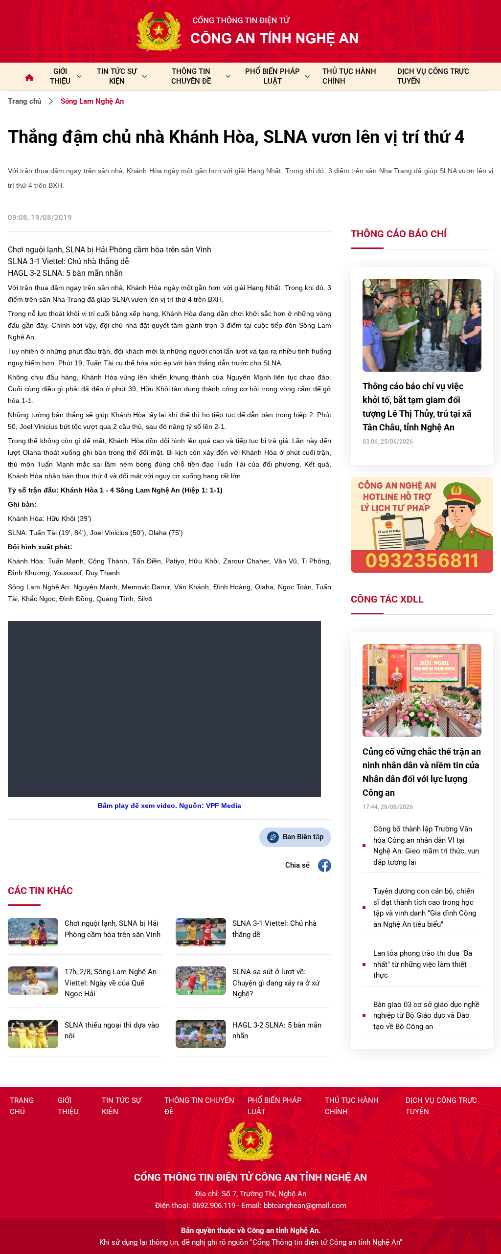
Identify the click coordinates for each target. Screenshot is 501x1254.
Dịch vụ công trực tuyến (441, 1106)
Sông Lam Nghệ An (92, 101)
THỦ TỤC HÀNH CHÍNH (349, 76)
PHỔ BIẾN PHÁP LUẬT (272, 76)
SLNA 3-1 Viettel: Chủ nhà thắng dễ (68, 261)
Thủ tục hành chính (352, 1106)
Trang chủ (24, 101)
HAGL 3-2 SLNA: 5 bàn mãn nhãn (65, 273)
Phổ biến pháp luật (274, 1106)
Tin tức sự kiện (121, 1106)
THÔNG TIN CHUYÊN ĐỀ (191, 76)
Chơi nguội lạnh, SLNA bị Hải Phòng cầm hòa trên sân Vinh (109, 249)
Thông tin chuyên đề (199, 1106)
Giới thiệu (60, 76)
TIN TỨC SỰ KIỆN (117, 76)
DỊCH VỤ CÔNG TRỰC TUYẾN (433, 76)
